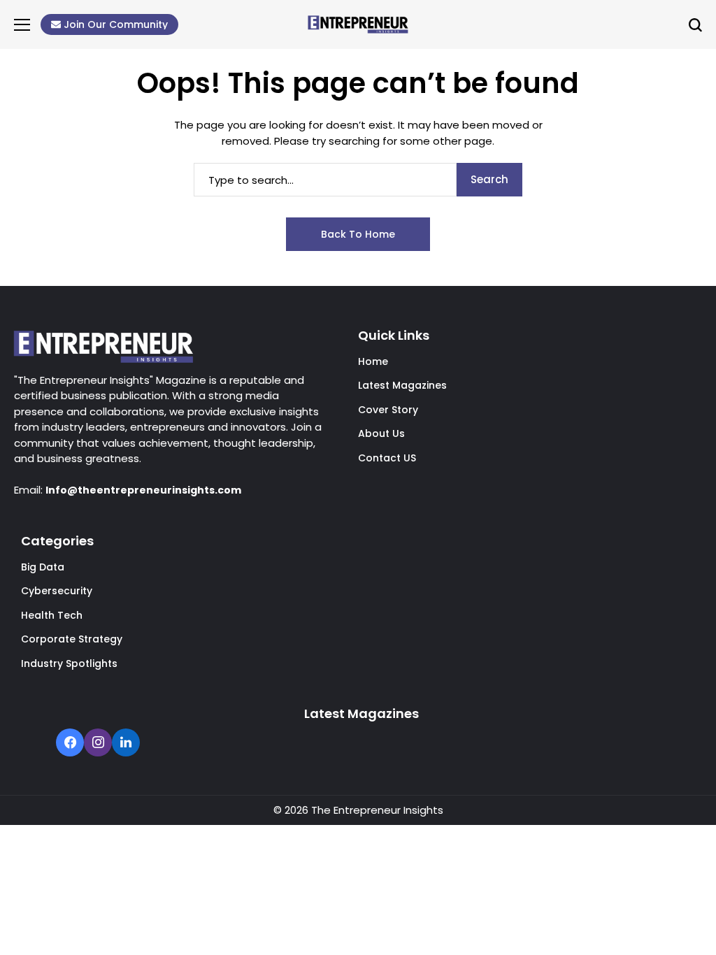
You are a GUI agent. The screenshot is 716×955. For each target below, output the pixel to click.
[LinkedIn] (126, 744)
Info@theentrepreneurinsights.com (143, 490)
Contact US (387, 458)
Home (373, 361)
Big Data (42, 567)
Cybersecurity (56, 591)
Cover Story (388, 410)
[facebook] (70, 744)
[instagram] (98, 744)
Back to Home (358, 234)
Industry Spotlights (69, 663)
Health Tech (52, 615)
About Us (381, 433)
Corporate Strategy (71, 639)
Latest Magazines (402, 385)
